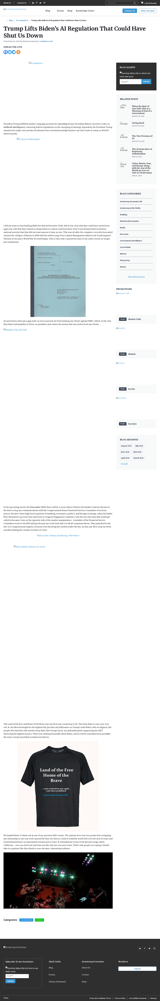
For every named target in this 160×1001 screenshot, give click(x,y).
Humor (123, 267)
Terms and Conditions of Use (100, 998)
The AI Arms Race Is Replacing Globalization (142, 151)
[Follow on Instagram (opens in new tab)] (44, 3)
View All (124, 464)
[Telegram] (14, 52)
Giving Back (138, 123)
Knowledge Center (85, 11)
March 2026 (138, 458)
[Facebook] (6, 52)
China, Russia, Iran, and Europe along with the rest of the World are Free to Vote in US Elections (142, 168)
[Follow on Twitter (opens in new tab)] (40, 3)
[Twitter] (10, 52)
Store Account (147, 11)
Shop (69, 11)
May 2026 (137, 452)
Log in (137, 969)
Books (122, 228)
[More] (18, 52)
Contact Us (21, 3)
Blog (47, 11)
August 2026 (126, 446)
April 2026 (125, 458)
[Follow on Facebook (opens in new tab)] (36, 3)
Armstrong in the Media (130, 208)
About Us (7, 3)
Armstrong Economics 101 (131, 201)
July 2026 (139, 446)
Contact (85, 974)
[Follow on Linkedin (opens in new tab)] (33, 3)
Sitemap (153, 998)
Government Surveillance (131, 241)
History (123, 254)
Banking (123, 215)
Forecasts (124, 234)
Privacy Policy (120, 998)
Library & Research (57, 981)
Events (60, 11)
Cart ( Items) (150, 3)
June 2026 (125, 452)
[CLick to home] (6, 20)
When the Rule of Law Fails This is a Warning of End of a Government (142, 109)
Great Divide (125, 247)
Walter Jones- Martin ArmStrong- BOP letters (58, 535)
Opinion (39, 920)
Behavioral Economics (129, 221)
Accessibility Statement (137, 998)
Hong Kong (125, 260)
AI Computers (22, 20)
